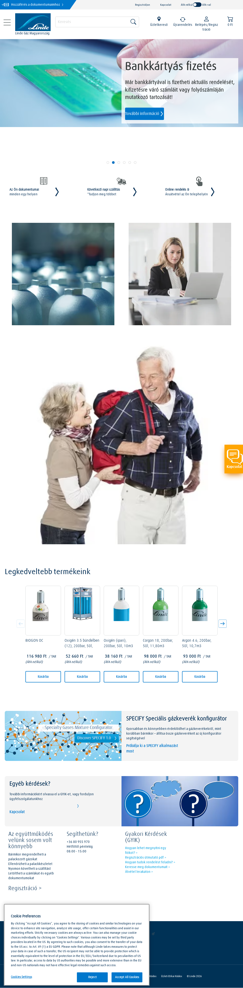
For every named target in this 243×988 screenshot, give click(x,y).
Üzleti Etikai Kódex (171, 976)
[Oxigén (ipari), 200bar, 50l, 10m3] (121, 611)
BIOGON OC (34, 640)
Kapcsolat (165, 5)
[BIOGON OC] (43, 611)
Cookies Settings (21, 977)
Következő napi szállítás (103, 192)
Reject (92, 977)
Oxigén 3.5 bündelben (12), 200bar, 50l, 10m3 (82, 646)
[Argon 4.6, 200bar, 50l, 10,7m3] (200, 611)
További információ (142, 114)
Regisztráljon (142, 5)
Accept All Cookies (127, 977)
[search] (97, 21)
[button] (222, 624)
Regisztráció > (25, 888)
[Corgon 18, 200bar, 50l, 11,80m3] (160, 611)
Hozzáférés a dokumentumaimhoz (36, 4)
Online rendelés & (186, 192)
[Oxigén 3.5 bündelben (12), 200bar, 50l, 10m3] (82, 611)
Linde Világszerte (137, 934)
